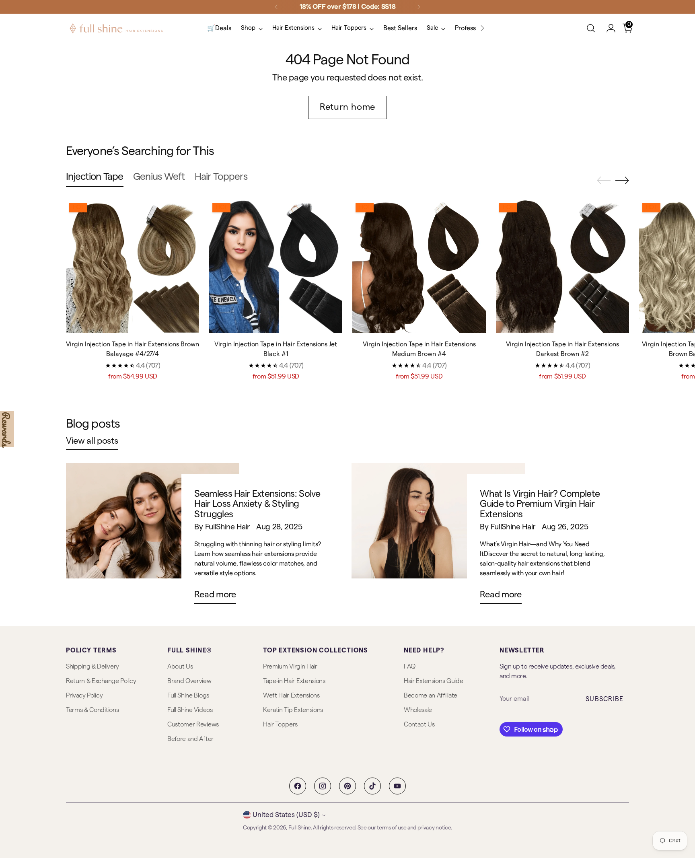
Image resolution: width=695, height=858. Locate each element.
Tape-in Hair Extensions (294, 681)
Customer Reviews (193, 724)
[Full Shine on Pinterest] (347, 786)
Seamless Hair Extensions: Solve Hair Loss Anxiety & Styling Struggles (257, 504)
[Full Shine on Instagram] (323, 786)
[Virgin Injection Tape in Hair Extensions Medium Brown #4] (418, 266)
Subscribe (604, 699)
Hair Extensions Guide (433, 681)
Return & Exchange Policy (101, 681)
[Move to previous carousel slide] (604, 180)
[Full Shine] (116, 28)
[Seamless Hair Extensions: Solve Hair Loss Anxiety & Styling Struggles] (152, 536)
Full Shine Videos (190, 710)
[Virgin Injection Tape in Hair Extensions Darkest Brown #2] (562, 266)
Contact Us (419, 724)
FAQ (409, 666)
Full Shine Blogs (188, 695)
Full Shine (299, 828)
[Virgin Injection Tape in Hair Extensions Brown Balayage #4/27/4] (132, 266)
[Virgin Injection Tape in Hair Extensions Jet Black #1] (275, 266)
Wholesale (418, 710)
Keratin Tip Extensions (293, 710)
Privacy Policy (84, 695)
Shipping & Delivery (92, 666)
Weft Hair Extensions (291, 695)
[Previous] (276, 7)
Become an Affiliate (430, 695)
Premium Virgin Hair (290, 666)
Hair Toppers (280, 724)
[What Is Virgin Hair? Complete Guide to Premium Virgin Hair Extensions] (438, 536)
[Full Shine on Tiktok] (372, 786)
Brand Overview (189, 681)
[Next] (419, 7)
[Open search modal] (591, 28)
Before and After (190, 739)
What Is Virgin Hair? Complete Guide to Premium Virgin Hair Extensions (540, 504)
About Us (180, 666)
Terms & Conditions (92, 710)
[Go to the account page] (608, 28)
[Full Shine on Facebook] (298, 786)
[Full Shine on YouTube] (397, 786)
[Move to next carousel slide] (622, 180)
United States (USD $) (286, 814)
